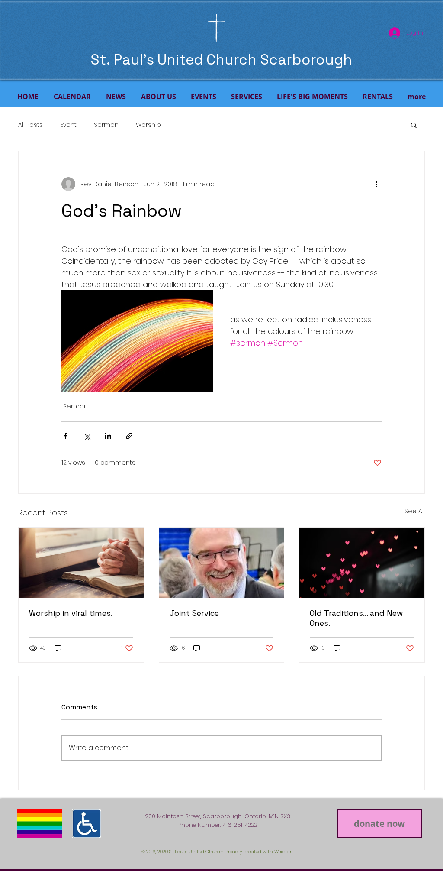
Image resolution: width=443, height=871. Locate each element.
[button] (414, 124)
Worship (148, 125)
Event (68, 125)
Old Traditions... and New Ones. (356, 618)
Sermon (106, 125)
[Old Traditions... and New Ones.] (361, 563)
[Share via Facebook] (65, 436)
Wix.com (283, 851)
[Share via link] (129, 436)
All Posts (30, 125)
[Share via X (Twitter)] (87, 436)
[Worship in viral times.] (81, 563)
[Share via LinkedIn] (108, 436)
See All (414, 511)
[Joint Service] (221, 563)
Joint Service (194, 613)
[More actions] (376, 184)
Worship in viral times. (70, 613)
